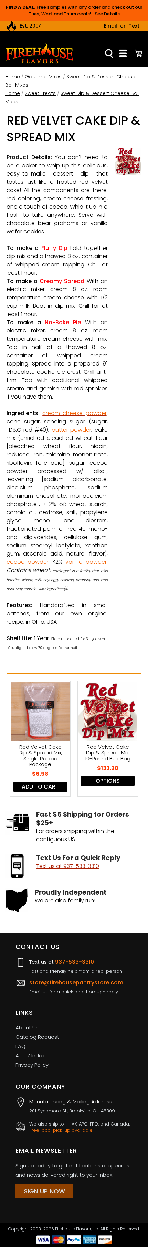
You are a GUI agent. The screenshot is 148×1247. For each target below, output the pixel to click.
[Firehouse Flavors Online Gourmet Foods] (39, 53)
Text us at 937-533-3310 (67, 866)
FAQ (20, 1046)
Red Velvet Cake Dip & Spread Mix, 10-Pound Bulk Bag (107, 752)
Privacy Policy (32, 1064)
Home (12, 76)
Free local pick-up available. (61, 1130)
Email (110, 25)
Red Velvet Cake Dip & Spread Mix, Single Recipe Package (40, 755)
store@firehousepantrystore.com (76, 982)
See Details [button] (107, 14)
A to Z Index (30, 1055)
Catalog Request (37, 1036)
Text (134, 25)
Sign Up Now (44, 1191)
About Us (27, 1027)
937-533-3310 (74, 962)
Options (108, 781)
